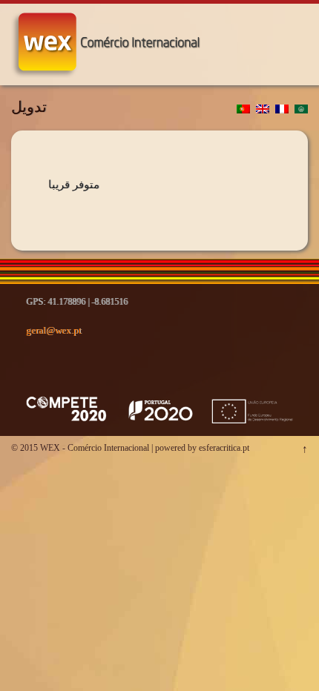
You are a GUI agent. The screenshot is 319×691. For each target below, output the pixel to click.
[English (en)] (262, 110)
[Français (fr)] (282, 110)
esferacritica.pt (224, 448)
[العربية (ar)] (301, 110)
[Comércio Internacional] (108, 67)
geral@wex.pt (54, 330)
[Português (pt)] (243, 110)
